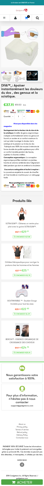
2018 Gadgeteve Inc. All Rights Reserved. (21, 476)
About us (22, 424)
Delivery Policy (22, 435)
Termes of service (22, 430)
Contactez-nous (22, 438)
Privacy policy (22, 427)
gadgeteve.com (22, 478)
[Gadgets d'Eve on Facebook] (22, 464)
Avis (24, 105)
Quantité (7, 116)
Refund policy (22, 432)
